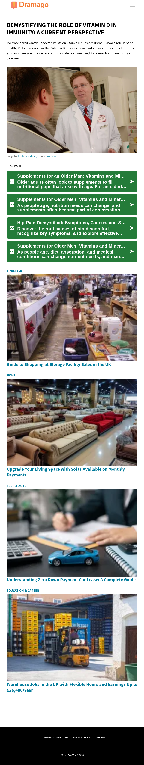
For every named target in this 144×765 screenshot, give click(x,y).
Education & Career (23, 591)
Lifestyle (14, 271)
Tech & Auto (17, 486)
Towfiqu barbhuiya (28, 156)
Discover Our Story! (56, 737)
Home (11, 375)
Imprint (100, 737)
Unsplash (51, 156)
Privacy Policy (82, 737)
